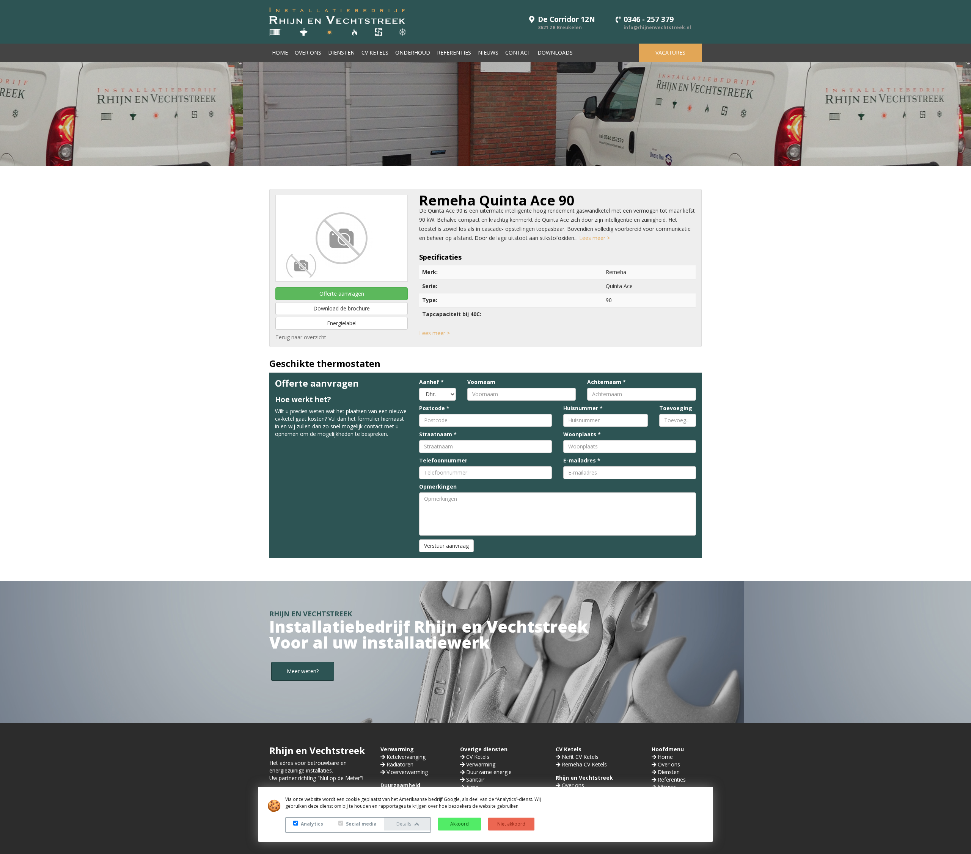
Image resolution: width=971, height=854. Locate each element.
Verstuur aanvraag (446, 545)
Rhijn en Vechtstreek (584, 777)
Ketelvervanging (406, 756)
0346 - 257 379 (649, 19)
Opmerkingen (438, 486)
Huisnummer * (583, 408)
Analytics (311, 824)
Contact (518, 52)
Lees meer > (594, 237)
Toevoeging (675, 408)
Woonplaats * (582, 434)
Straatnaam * (438, 434)
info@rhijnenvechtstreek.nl (657, 27)
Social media (361, 824)
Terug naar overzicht (300, 337)
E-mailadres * (581, 460)
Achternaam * (606, 381)
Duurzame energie (489, 772)
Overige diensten (483, 749)
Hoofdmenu (668, 749)
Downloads (555, 52)
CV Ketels (374, 52)
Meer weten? (303, 671)
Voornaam (481, 381)
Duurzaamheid (400, 785)
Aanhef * (431, 381)
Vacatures (670, 52)
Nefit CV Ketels (580, 756)
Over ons (308, 52)
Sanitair (475, 779)
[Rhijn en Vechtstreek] (337, 21)
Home (280, 52)
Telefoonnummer (443, 460)
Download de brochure (341, 308)
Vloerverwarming (407, 772)
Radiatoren (400, 764)
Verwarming (397, 749)
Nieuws (488, 52)
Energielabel (342, 323)
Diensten (341, 52)
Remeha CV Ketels (584, 764)
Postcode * (434, 408)
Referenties (454, 52)
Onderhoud (412, 52)
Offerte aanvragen (341, 293)
